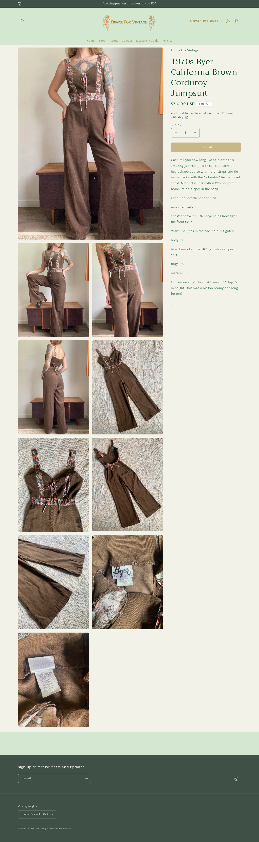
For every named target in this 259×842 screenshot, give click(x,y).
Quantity (176, 124)
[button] (22, 21)
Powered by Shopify (60, 828)
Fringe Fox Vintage (38, 828)
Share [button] (179, 306)
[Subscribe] (86, 778)
